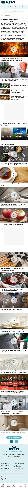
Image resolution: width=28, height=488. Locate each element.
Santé (3, 6)
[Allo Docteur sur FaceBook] (2, 479)
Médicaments (17, 456)
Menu (25, 486)
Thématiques (7, 15)
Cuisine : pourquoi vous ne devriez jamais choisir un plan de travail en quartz (13, 412)
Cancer (10, 456)
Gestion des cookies (19, 463)
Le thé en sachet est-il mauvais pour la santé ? (12, 184)
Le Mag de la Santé (21, 454)
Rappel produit (12, 454)
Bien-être (10, 6)
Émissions (24, 6)
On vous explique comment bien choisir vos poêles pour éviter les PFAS (14, 164)
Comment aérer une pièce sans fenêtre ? (13, 432)
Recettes (5, 454)
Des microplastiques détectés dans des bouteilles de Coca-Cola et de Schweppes (13, 392)
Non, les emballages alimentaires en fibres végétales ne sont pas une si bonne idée (13, 330)
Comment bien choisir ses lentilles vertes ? (18, 91)
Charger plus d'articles (14, 437)
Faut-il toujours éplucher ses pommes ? (12, 224)
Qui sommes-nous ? (6, 463)
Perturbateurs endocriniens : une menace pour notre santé (19, 135)
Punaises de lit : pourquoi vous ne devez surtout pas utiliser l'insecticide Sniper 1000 (14, 371)
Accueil (2, 15)
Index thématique (18, 468)
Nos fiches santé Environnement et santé (15, 124)
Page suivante (16, 441)
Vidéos (8, 486)
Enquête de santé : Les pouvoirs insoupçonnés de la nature (19, 85)
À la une (2, 486)
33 (14, 441)
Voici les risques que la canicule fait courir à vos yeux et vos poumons (14, 79)
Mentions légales (5, 465)
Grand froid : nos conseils (6, 136)
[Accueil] (14, 449)
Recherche (20, 486)
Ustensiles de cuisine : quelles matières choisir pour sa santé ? (12, 269)
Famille (16, 6)
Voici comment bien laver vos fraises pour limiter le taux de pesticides (13, 289)
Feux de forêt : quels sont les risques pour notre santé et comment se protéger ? (13, 59)
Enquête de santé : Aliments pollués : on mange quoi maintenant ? (19, 97)
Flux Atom (16, 470)
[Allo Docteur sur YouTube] (5, 479)
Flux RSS (3, 470)
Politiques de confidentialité (17, 466)
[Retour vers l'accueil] (14, 2)
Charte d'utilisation (5, 468)
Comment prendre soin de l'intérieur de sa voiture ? (13, 351)
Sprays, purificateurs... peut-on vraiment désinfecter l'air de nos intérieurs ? (13, 205)
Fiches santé (14, 486)
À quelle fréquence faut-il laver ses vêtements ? (11, 310)
